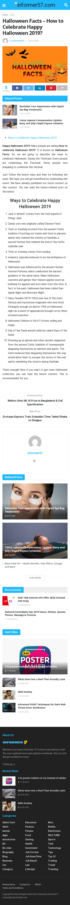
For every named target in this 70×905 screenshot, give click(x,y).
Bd (3, 843)
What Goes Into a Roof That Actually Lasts (41, 679)
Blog (12, 15)
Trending (53, 869)
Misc (50, 822)
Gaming (29, 839)
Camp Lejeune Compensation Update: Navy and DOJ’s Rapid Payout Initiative (41, 122)
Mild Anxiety (25, 691)
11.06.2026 (10, 671)
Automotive (8, 839)
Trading (52, 860)
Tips (50, 852)
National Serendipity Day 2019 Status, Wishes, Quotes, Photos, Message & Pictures (35, 613)
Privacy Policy (8, 884)
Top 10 (51, 856)
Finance (29, 826)
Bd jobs (6, 848)
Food (28, 835)
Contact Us (25, 884)
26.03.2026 (23, 696)
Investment (31, 848)
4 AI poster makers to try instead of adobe (31, 666)
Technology (54, 848)
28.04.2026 (23, 683)
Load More (35, 578)
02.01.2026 (23, 712)
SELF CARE (54, 835)
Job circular (32, 852)
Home (5, 15)
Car (4, 865)
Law (27, 865)
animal (6, 831)
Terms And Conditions (12, 888)
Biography (8, 852)
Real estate (54, 831)
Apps (5, 835)
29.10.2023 (25, 127)
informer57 (18, 41)
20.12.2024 (25, 113)
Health (28, 843)
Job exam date (33, 856)
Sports (52, 839)
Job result (31, 860)
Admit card (8, 822)
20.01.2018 (33, 41)
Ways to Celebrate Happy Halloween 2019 (32, 137)
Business (7, 860)
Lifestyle (30, 869)
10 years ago (25, 605)
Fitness (29, 831)
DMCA (38, 884)
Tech (50, 843)
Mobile (51, 826)
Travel (51, 865)
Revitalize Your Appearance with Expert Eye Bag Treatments (42, 108)
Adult (5, 826)
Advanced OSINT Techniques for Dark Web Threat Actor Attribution (42, 706)
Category (7, 869)
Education (30, 822)
